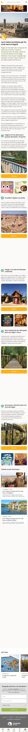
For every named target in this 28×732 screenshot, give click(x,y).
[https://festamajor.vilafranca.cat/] (7, 320)
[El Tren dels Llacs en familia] (14, 162)
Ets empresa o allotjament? (14, 719)
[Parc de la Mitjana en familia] (14, 434)
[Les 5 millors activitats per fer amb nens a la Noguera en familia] (14, 479)
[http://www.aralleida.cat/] (14, 8)
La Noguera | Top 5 (7, 489)
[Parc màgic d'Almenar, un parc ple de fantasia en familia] (14, 295)
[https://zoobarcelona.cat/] (21, 187)
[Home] (1, 2)
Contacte (11, 717)
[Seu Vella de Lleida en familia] (14, 222)
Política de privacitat (20, 717)
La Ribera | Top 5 (6, 516)
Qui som (4, 717)
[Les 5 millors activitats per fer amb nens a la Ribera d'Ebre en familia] (14, 507)
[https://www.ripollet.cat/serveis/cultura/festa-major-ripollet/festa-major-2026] (21, 459)
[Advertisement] (14, 253)
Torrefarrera (5, 673)
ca (26, 20)
